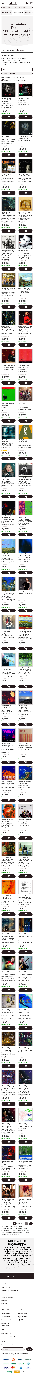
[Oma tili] (27, 3)
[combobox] (17, 7)
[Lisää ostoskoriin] (8, 117)
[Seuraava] (31, 1223)
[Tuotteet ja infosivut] (3, 3)
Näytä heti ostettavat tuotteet (15, 80)
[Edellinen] (26, 1223)
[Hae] (31, 7)
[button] (21, 1354)
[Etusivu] (12, 3)
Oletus (22, 77)
